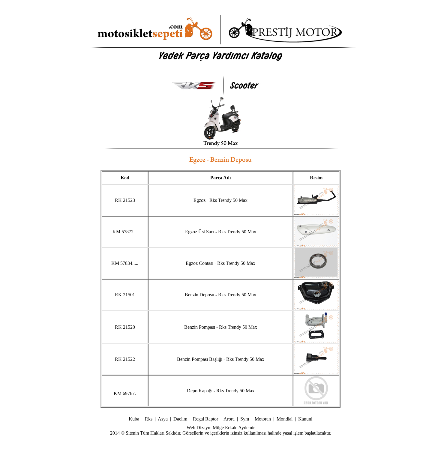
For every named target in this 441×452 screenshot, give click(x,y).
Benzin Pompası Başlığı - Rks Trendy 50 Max (220, 359)
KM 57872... (124, 231)
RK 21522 (125, 359)
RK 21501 (125, 294)
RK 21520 (125, 327)
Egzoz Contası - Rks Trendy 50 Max (220, 263)
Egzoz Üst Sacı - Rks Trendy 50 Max (220, 231)
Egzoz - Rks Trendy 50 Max (221, 200)
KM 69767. (125, 393)
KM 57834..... (124, 263)
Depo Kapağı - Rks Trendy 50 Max (220, 390)
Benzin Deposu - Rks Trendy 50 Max (220, 294)
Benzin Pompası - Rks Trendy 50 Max (220, 327)
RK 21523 (125, 200)
